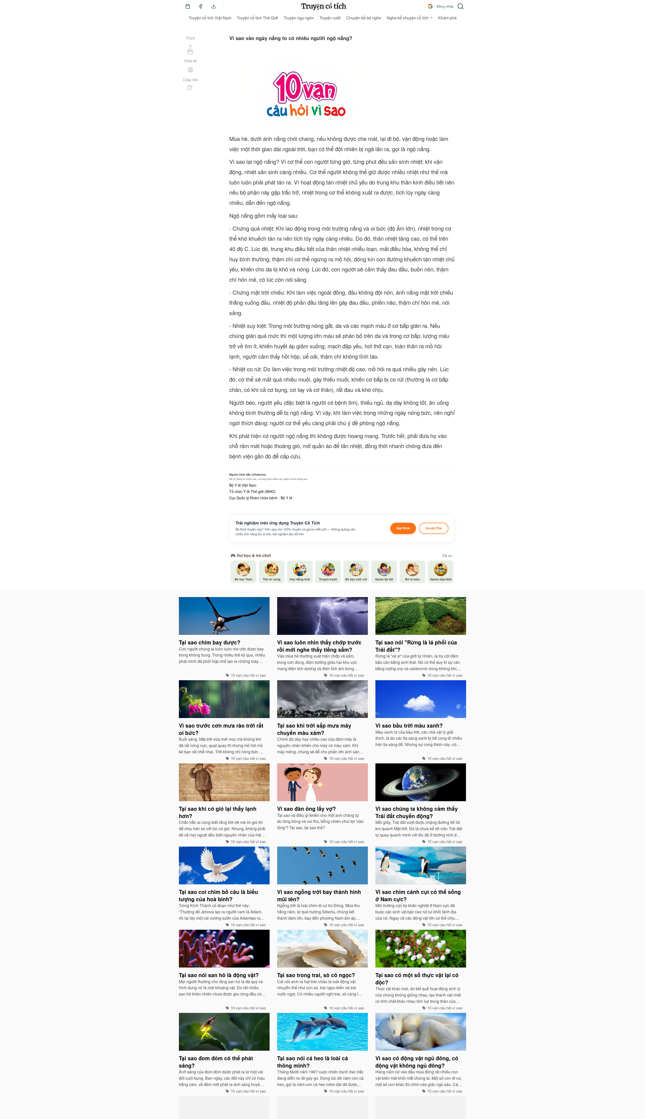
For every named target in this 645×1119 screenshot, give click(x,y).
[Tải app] (213, 6)
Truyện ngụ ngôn (299, 18)
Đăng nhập (445, 6)
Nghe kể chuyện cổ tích (408, 18)
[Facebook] (200, 6)
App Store (403, 528)
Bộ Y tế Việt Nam (242, 485)
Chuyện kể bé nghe (363, 18)
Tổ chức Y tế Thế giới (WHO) (252, 491)
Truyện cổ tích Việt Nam (210, 18)
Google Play (434, 528)
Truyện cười (330, 18)
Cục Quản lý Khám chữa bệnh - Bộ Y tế (260, 497)
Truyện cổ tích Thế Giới (257, 18)
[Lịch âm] (187, 6)
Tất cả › (448, 555)
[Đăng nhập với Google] (430, 6)
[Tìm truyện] (460, 6)
